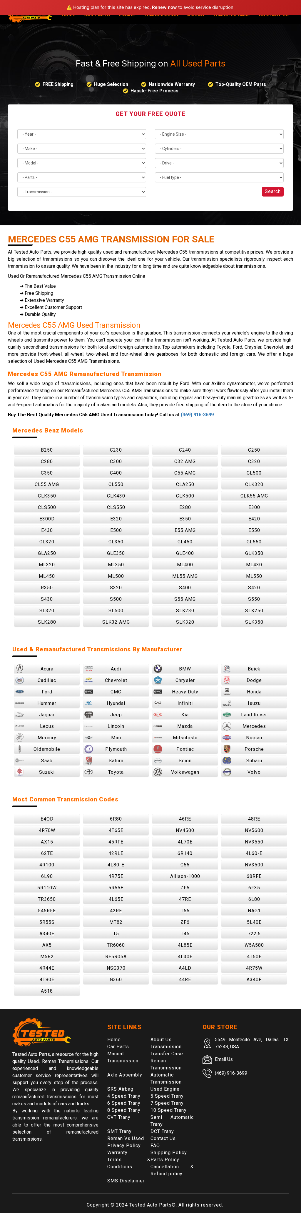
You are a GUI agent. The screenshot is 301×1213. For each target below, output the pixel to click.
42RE (116, 911)
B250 (47, 450)
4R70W (47, 830)
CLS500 (47, 507)
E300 (254, 507)
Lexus (47, 726)
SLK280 (47, 622)
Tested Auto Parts (150, 1205)
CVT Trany (119, 1117)
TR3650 (47, 899)
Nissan (254, 738)
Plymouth (116, 749)
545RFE (47, 911)
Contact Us (163, 1138)
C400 (116, 473)
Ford (47, 692)
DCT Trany (162, 1131)
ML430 (254, 565)
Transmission (166, 1046)
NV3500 (254, 865)
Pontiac (185, 749)
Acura (47, 669)
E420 (254, 519)
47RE (185, 899)
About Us (161, 1039)
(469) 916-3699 (197, 414)
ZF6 (185, 922)
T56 (185, 911)
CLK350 (47, 496)
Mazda (185, 726)
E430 (47, 530)
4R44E (46, 968)
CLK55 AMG (254, 496)
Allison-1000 (185, 876)
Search (273, 191)
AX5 (47, 945)
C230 (116, 450)
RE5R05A (116, 956)
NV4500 (185, 830)
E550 (254, 530)
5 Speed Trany (167, 1096)
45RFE (115, 842)
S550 (254, 599)
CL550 (115, 484)
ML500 (116, 576)
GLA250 (47, 553)
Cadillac (47, 680)
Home (114, 1039)
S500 (116, 599)
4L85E (185, 945)
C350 (47, 473)
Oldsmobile (47, 749)
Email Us (224, 1059)
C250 (254, 450)
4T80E (47, 979)
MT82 (116, 922)
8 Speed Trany (124, 1110)
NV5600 (254, 830)
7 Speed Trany (167, 1103)
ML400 (185, 565)
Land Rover (254, 715)
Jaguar (47, 715)
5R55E (115, 888)
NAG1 (254, 911)
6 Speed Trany (124, 1103)
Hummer (46, 703)
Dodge (254, 680)
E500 (116, 530)
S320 (116, 587)
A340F (254, 979)
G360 (116, 979)
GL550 (254, 542)
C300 (116, 461)
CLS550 (116, 507)
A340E (46, 933)
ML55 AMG (185, 576)
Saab (47, 760)
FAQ (155, 1145)
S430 (47, 599)
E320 (116, 519)
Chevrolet (116, 680)
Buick (254, 669)
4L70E (185, 842)
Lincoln (116, 726)
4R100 (46, 865)
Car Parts (118, 1046)
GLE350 (116, 553)
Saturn (116, 760)
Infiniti (185, 703)
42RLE (115, 853)
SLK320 (185, 622)
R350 (47, 587)
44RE (185, 979)
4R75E (115, 876)
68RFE (254, 876)
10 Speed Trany (168, 1110)
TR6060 (116, 945)
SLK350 (254, 622)
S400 (185, 587)
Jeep (116, 715)
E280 (185, 507)
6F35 (254, 888)
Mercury (47, 738)
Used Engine (165, 1089)
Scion (185, 760)
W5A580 (254, 945)
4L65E (116, 899)
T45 (185, 933)
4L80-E (116, 865)
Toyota (116, 772)
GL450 (185, 542)
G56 (185, 865)
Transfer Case (166, 1053)
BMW (185, 669)
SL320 (46, 610)
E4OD (47, 819)
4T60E (254, 956)
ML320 (47, 565)
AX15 (47, 842)
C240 (185, 450)
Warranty (117, 1152)
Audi (116, 669)
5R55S (47, 922)
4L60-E (254, 853)
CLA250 (185, 484)
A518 (47, 991)
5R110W (47, 888)
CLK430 (116, 496)
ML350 (116, 565)
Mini (116, 738)
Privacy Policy (124, 1145)
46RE (185, 819)
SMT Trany (119, 1131)
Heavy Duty (185, 692)
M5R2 (47, 956)
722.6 (254, 933)
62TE (47, 853)
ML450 (47, 576)
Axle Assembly (124, 1075)
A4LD (185, 968)
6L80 (254, 899)
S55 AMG (185, 599)
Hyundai (116, 703)
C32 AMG (185, 461)
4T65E (116, 830)
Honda (254, 692)
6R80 (116, 819)
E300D (47, 519)
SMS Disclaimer (126, 1181)
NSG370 (116, 968)
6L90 (47, 876)
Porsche (254, 749)
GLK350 (254, 553)
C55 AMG (185, 473)
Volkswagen (185, 772)
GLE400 (185, 553)
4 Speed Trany (124, 1096)
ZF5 (185, 888)
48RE (254, 819)
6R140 (185, 853)
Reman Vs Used (125, 1138)
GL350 (115, 542)
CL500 (254, 473)
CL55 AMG (47, 484)
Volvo (254, 772)
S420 (254, 587)
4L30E (185, 956)
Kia (185, 715)
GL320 (46, 542)
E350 (185, 519)
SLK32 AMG (116, 622)
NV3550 (254, 842)
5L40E (254, 922)
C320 (254, 461)
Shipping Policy (168, 1152)
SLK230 (185, 610)
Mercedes (254, 726)
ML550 (254, 576)
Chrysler (185, 680)
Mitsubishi (185, 738)
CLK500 (185, 496)
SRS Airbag (120, 1089)
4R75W (254, 968)
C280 (47, 461)
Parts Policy (164, 1159)
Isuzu (254, 703)
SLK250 (254, 610)
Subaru (254, 760)
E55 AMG (185, 530)
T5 (116, 933)
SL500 (115, 610)
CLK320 (254, 484)
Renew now (164, 7)
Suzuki (47, 772)
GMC (116, 692)
